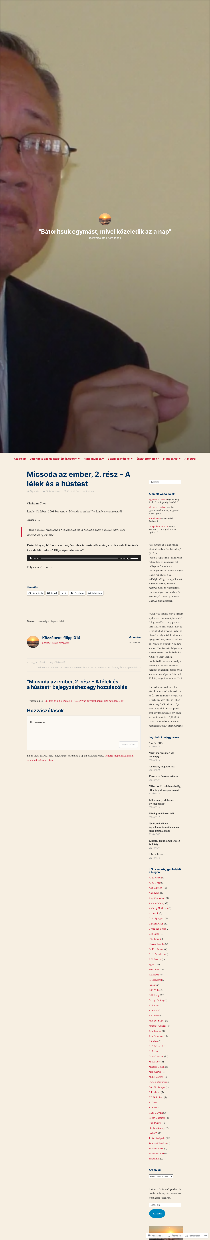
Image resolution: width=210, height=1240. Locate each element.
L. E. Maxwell (156, 1046)
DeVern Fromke (156, 943)
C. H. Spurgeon (156, 918)
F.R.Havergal (155, 979)
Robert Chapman (157, 1117)
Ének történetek (147, 458)
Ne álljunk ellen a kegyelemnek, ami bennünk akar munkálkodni (164, 827)
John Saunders (156, 1036)
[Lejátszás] (30, 558)
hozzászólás (128, 744)
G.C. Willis (154, 989)
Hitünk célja (155, 518)
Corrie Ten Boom (157, 928)
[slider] (135, 558)
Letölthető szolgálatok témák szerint (53, 458)
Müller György (156, 1076)
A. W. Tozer (155, 882)
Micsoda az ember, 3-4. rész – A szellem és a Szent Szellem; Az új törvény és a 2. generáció (88, 668)
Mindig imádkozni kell (161, 813)
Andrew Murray (157, 903)
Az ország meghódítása (162, 766)
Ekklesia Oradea (157, 507)
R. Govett (153, 1102)
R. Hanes (153, 1107)
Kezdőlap (20, 458)
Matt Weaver (155, 1071)
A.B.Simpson (155, 887)
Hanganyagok (93, 458)
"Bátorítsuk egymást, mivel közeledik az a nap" (105, 231)
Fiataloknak (170, 458)
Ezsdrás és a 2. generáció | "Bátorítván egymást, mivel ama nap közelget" (84, 700)
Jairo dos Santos (156, 1020)
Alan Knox (154, 892)
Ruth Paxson (155, 1122)
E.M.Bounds (155, 959)
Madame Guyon (156, 1066)
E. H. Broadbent (157, 954)
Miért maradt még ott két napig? (161, 754)
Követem (157, 1213)
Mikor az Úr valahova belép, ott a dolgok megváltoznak (165, 788)
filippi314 (34, 491)
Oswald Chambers (158, 1081)
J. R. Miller (154, 1015)
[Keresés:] (165, 481)
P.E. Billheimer (156, 1097)
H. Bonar (153, 1005)
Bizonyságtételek (119, 458)
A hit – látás (156, 854)
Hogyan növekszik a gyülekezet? (45, 663)
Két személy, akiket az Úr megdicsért (161, 801)
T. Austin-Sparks (157, 1138)
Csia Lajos (154, 933)
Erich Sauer (154, 969)
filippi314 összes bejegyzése (55, 642)
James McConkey (157, 1025)
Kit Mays (153, 1041)
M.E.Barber (154, 1061)
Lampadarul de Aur (158, 526)
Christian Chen (53, 491)
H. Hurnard (154, 1010)
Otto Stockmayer (157, 1087)
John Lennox (155, 1030)
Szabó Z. (153, 1133)
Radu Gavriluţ (156, 1112)
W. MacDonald (156, 1148)
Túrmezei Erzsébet (158, 1143)
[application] (84, 558)
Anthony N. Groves (158, 908)
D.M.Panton (155, 938)
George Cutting (156, 1000)
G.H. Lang (154, 995)
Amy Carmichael (157, 898)
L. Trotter (153, 1051)
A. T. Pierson (155, 877)
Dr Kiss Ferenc (156, 949)
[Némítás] (128, 558)
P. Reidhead (154, 1092)
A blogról (190, 458)
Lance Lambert (156, 1056)
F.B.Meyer (154, 974)
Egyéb (152, 964)
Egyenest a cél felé (158, 499)
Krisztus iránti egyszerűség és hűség (164, 842)
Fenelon (153, 984)
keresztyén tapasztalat (51, 621)
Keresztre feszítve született (164, 776)
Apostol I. (153, 913)
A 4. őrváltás (156, 743)
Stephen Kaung (156, 1127)
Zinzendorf (154, 1158)
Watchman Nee (156, 1153)
